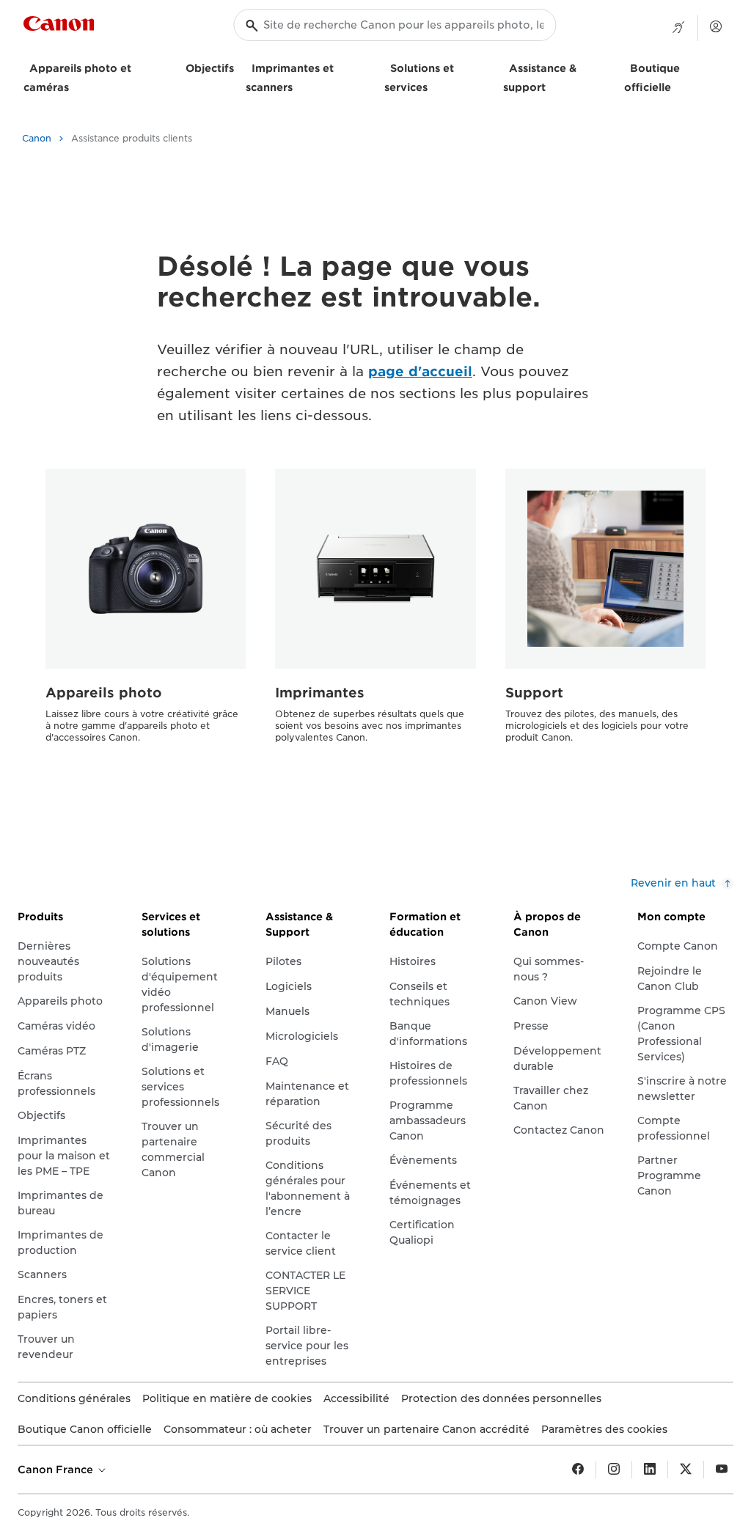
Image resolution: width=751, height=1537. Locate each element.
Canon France (57, 1469)
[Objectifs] (240, 66)
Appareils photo (103, 692)
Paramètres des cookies (604, 1429)
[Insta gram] (614, 1469)
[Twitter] (685, 1469)
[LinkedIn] (649, 1469)
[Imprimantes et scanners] (298, 85)
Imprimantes (319, 692)
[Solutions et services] (433, 85)
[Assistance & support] (551, 85)
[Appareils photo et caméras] (75, 85)
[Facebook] (578, 1469)
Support (534, 692)
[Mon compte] (716, 26)
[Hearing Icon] (678, 28)
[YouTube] (721, 1469)
